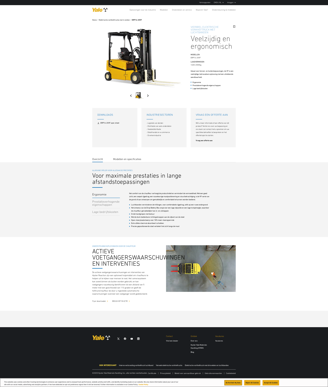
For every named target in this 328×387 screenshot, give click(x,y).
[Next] (147, 95)
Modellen (164, 10)
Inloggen (230, 2)
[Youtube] (131, 338)
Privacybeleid (165, 373)
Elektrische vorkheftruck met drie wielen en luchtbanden (207, 365)
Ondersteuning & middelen (224, 10)
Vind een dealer (172, 341)
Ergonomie (99, 194)
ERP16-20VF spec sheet (109, 123)
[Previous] (131, 95)
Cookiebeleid (231, 373)
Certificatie (152, 373)
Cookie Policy (143, 384)
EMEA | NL (217, 2)
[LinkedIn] (138, 338)
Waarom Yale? (202, 10)
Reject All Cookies (252, 383)
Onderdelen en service (182, 10)
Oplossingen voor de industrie (143, 10)
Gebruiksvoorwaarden (213, 373)
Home (94, 20)
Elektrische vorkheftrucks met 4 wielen (114, 20)
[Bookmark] (234, 26)
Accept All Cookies (271, 383)
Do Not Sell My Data (233, 383)
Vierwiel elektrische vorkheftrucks (169, 365)
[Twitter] (118, 338)
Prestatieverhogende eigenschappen (106, 203)
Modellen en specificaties (127, 159)
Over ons (194, 341)
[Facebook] (125, 338)
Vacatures (219, 341)
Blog (192, 352)
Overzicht (97, 159)
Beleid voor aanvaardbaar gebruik (188, 373)
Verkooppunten (204, 2)
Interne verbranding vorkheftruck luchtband (136, 365)
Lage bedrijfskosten (105, 212)
